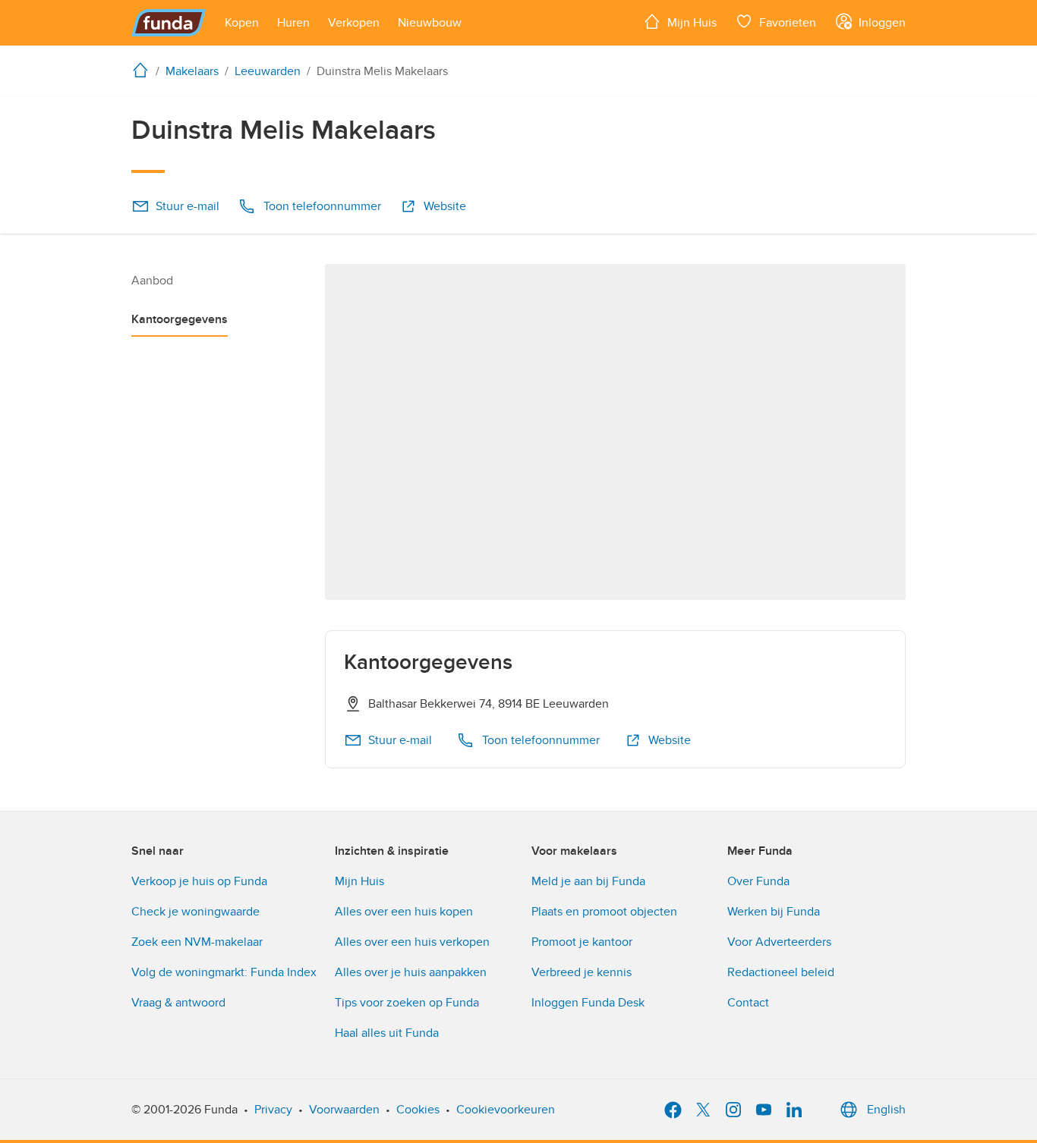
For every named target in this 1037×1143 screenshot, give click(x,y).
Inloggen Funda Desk (588, 1002)
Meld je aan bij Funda (588, 881)
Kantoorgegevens (179, 319)
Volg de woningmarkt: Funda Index (224, 972)
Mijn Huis (359, 881)
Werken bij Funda (773, 911)
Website (445, 206)
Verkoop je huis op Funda (199, 881)
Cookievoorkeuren (505, 1109)
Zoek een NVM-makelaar (197, 942)
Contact (748, 1002)
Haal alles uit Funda (387, 1033)
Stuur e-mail (187, 206)
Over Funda (758, 881)
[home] (143, 70)
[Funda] (168, 23)
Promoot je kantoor (581, 942)
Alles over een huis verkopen (412, 942)
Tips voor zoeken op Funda (407, 1002)
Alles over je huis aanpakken (411, 972)
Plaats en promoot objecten (604, 911)
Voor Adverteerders (779, 942)
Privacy (273, 1109)
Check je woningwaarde (195, 911)
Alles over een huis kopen (404, 911)
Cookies (418, 1109)
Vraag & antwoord (178, 1002)
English (886, 1109)
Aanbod (152, 280)
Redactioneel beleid (780, 972)
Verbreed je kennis (581, 972)
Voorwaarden (344, 1109)
